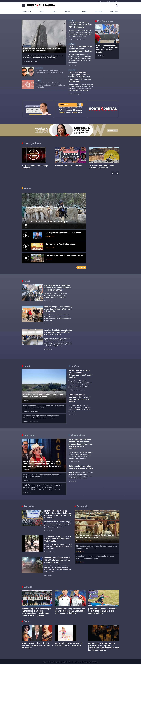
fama (27, 621)
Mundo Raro (77, 435)
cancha (28, 586)
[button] (117, 173)
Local (27, 280)
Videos (27, 188)
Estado (27, 365)
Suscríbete (115, 1)
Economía (82, 506)
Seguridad (29, 506)
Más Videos (81, 267)
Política (74, 365)
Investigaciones (32, 143)
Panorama (29, 435)
